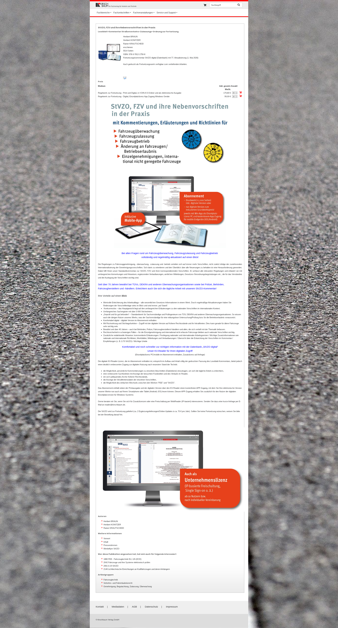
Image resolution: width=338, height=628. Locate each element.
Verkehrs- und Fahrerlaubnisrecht (118, 583)
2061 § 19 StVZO (111, 566)
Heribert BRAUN (111, 521)
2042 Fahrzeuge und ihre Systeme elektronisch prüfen (127, 562)
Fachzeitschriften (121, 12)
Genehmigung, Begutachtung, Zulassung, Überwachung (128, 586)
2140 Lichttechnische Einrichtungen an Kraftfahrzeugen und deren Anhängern (137, 569)
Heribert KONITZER (112, 524)
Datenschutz (151, 606)
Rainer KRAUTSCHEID (114, 528)
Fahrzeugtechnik (111, 580)
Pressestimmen (110, 545)
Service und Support (166, 12)
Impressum (172, 606)
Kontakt (100, 606)
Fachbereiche (103, 12)
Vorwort (107, 538)
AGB (134, 606)
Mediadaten (118, 606)
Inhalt (106, 542)
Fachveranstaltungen (143, 12)
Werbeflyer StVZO (111, 549)
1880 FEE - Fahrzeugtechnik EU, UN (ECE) (122, 559)
